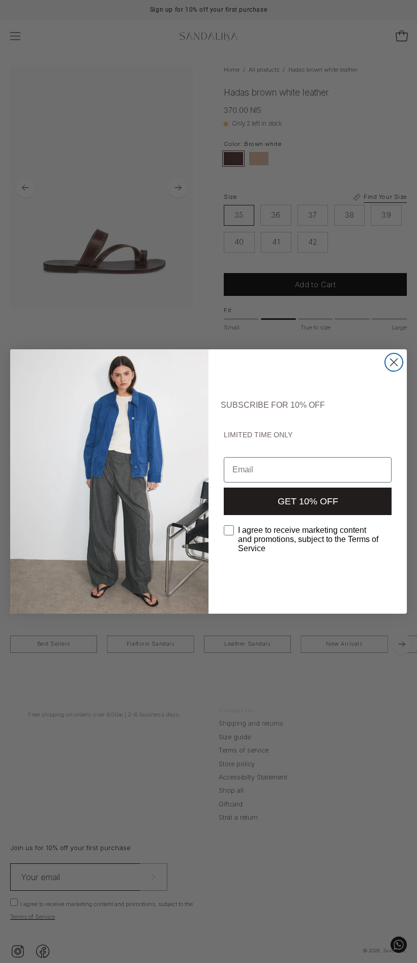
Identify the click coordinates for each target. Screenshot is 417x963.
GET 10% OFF (308, 501)
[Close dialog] (394, 362)
